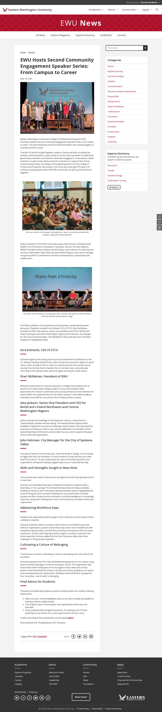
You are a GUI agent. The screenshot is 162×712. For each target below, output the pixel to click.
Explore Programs (23, 672)
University (112, 141)
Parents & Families (116, 121)
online (71, 618)
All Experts (114, 187)
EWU (81, 23)
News (85, 680)
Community (129, 9)
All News (40, 35)
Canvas (18, 680)
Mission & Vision (56, 672)
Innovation (112, 116)
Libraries (19, 676)
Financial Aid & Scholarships (129, 680)
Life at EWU (54, 676)
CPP (34, 636)
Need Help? (81, 697)
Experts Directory (85, 35)
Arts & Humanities (116, 76)
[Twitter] (23, 697)
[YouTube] (35, 697)
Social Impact (113, 131)
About (111, 9)
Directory (33, 692)
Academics (95, 9)
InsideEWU (106, 35)
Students (112, 136)
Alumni (111, 66)
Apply (145, 9)
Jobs (85, 676)
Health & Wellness (116, 106)
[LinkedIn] (41, 697)
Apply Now (122, 672)
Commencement (115, 86)
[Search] (157, 9)
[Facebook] (17, 697)
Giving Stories (114, 101)
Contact (121, 35)
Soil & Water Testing (117, 180)
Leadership (54, 680)
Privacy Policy (83, 708)
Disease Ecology (115, 175)
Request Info (123, 684)
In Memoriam (114, 111)
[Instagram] (29, 697)
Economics (112, 165)
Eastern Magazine (60, 35)
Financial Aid (113, 96)
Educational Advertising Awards (122, 91)
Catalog (18, 684)
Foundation (88, 684)
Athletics (111, 81)
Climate (111, 170)
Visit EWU (53, 684)
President (112, 126)
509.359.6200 (20, 692)
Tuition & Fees (123, 676)
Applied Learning (115, 71)
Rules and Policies (114, 708)
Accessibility (97, 708)
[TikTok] (48, 697)
